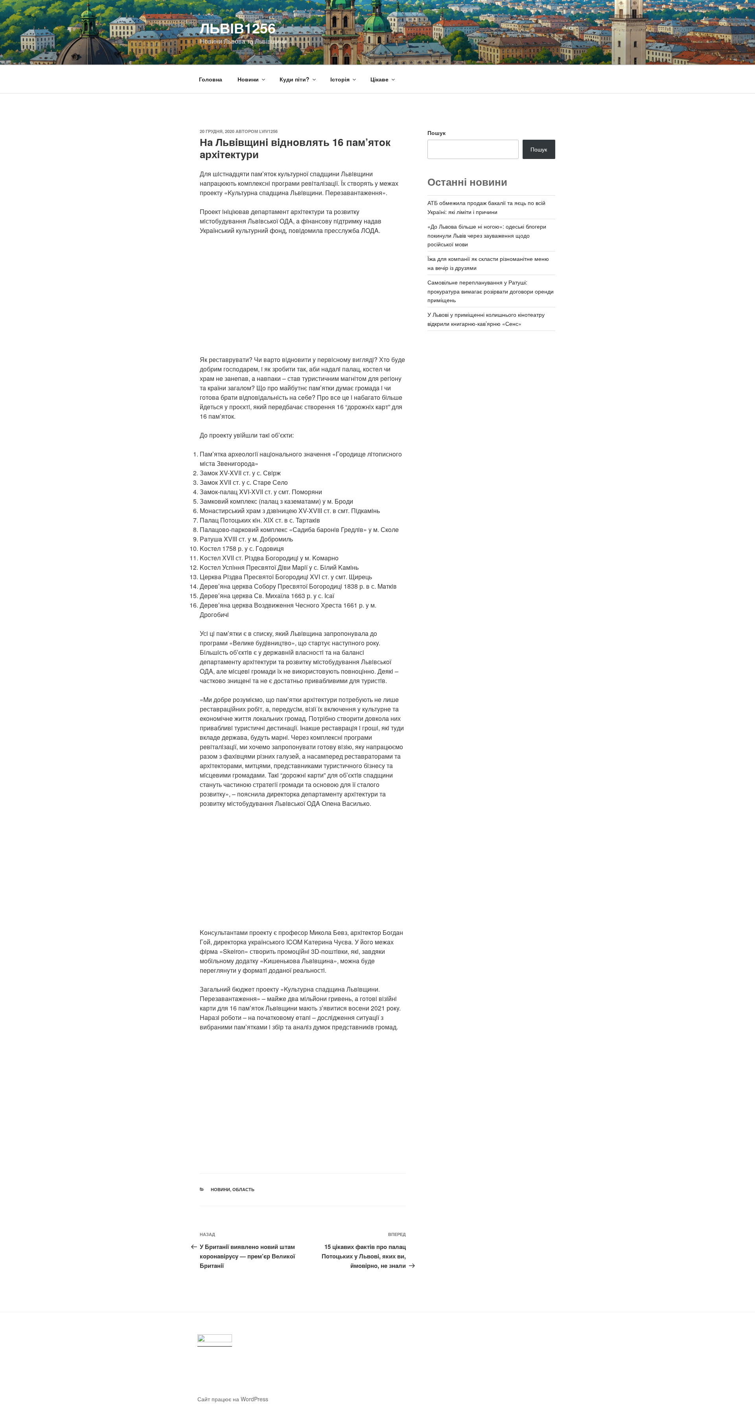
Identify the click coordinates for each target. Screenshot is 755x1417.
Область (243, 1189)
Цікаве (379, 79)
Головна (210, 79)
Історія (340, 79)
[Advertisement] (303, 300)
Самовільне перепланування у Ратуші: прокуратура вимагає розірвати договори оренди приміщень (490, 291)
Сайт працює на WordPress (232, 1399)
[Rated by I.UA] (214, 1340)
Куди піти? (294, 79)
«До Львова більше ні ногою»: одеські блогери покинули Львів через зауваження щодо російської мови (486, 235)
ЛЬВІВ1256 (238, 27)
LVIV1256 (268, 131)
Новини (248, 79)
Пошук (436, 133)
